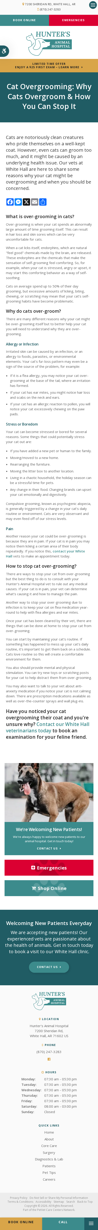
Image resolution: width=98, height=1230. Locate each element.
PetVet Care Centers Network (56, 1210)
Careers (49, 1179)
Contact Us (47, 967)
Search (70, 1202)
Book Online (24, 20)
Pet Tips (49, 1172)
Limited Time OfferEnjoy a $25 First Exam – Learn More (47, 65)
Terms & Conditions (20, 1202)
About (49, 1139)
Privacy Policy (18, 1198)
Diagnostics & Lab (49, 1159)
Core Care (49, 1145)
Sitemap (59, 1202)
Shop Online (52, 888)
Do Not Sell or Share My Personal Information (59, 1198)
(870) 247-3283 (50, 9)
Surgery (49, 1152)
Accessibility (43, 1202)
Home (49, 1132)
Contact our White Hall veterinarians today (47, 727)
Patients (49, 1166)
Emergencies (73, 20)
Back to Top (85, 1202)
